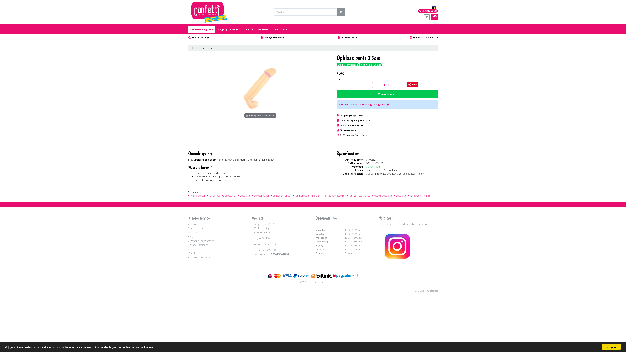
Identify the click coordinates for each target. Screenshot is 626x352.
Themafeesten (197, 195)
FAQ (190, 236)
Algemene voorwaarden (201, 240)
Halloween (264, 29)
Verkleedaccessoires (334, 195)
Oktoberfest (282, 29)
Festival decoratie (383, 195)
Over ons (193, 224)
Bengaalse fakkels (282, 195)
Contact (192, 249)
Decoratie (245, 195)
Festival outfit (301, 195)
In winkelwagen (388, 93)
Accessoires (230, 195)
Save (414, 84)
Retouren (193, 232)
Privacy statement (198, 244)
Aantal (340, 79)
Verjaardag (214, 195)
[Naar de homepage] (209, 12)
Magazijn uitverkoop (229, 29)
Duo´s (249, 29)
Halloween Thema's (419, 195)
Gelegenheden (261, 195)
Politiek (316, 195)
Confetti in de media (199, 257)
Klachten (193, 253)
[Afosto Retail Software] (426, 290)
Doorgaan (611, 347)
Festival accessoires (359, 195)
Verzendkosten (196, 228)
